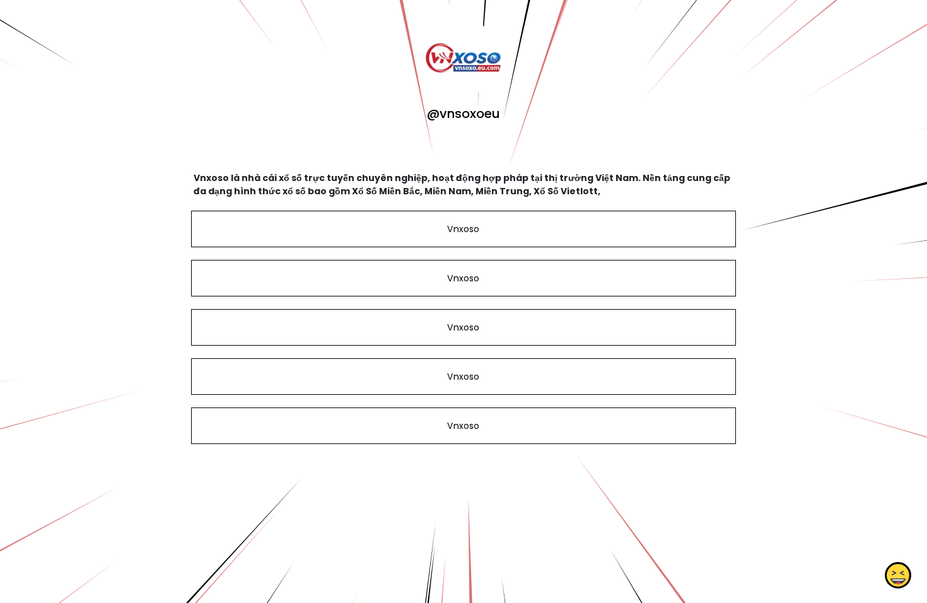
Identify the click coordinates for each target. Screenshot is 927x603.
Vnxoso (463, 229)
